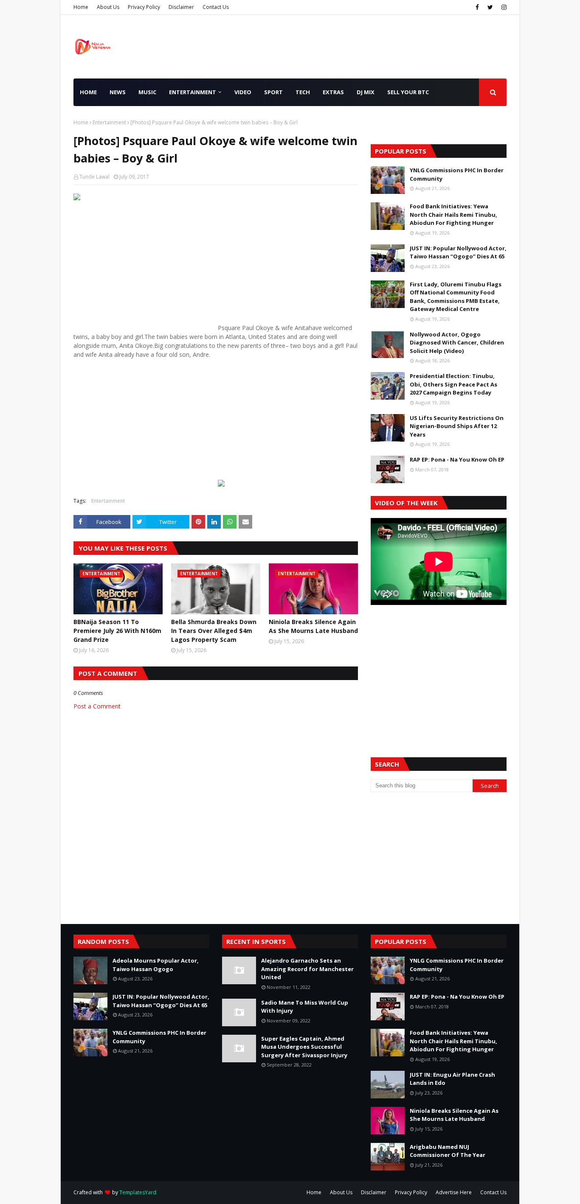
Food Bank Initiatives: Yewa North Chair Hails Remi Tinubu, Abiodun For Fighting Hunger (453, 214)
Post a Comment (97, 706)
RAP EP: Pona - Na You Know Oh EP (457, 459)
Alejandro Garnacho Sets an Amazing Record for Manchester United (307, 969)
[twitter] (490, 7)
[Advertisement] (144, 270)
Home (80, 7)
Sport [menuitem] (273, 92)
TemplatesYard (137, 1192)
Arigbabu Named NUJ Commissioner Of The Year (447, 1151)
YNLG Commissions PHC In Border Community (457, 174)
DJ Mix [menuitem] (365, 92)
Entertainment (109, 122)
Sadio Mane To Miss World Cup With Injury (304, 1007)
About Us (108, 7)
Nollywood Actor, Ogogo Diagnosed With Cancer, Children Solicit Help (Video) (457, 342)
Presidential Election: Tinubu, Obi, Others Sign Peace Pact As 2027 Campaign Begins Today (453, 384)
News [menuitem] (118, 92)
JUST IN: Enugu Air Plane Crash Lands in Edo (452, 1079)
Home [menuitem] (88, 92)
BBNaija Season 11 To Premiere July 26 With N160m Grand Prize (117, 631)
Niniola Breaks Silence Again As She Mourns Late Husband (313, 626)
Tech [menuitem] (303, 92)
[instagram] (503, 7)
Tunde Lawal (94, 176)
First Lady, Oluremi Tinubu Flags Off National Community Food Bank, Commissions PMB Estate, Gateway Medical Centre (455, 296)
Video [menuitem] (242, 92)
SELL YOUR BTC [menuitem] (408, 92)
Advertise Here (454, 1192)
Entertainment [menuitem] (192, 92)
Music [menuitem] (147, 92)
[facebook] (477, 7)
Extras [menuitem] (333, 92)
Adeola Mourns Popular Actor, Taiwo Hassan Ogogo (156, 965)
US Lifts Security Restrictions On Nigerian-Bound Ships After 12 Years (457, 426)
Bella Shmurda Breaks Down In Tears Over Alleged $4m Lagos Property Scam (213, 631)
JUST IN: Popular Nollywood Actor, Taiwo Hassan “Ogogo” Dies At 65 (458, 252)
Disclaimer (181, 7)
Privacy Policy (144, 7)
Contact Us (216, 7)
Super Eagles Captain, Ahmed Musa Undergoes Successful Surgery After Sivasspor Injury (304, 1047)
